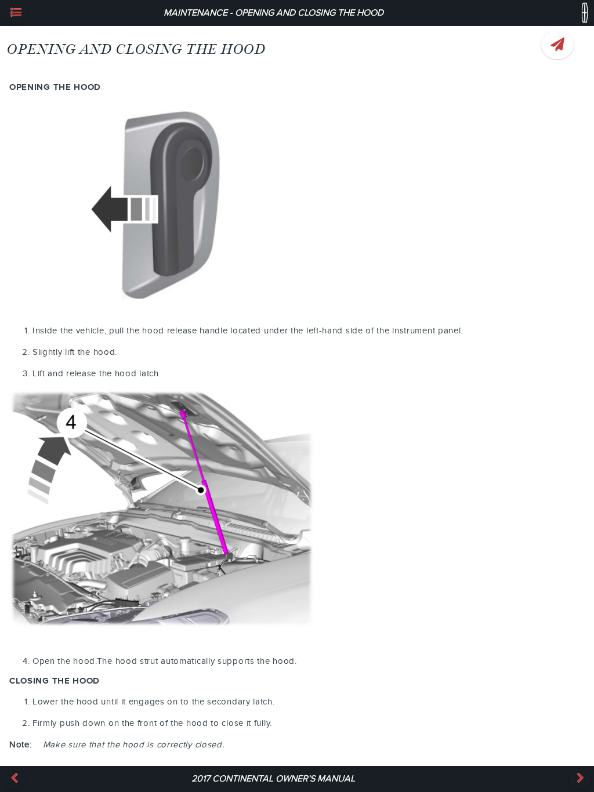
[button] (15, 13)
